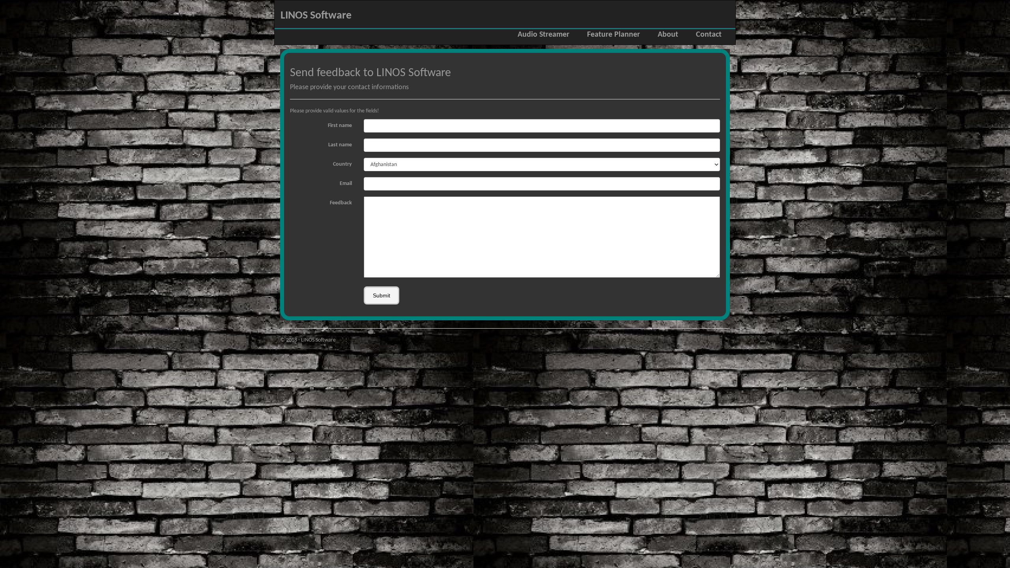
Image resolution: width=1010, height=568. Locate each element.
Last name (340, 145)
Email (346, 184)
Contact (709, 35)
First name (340, 126)
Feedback (341, 203)
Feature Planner (613, 35)
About (668, 35)
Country (342, 164)
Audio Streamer (543, 35)
